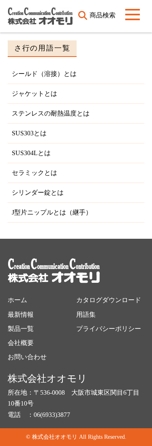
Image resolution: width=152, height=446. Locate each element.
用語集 (86, 314)
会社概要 (21, 342)
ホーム (17, 300)
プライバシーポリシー (108, 328)
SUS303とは (29, 133)
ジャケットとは (34, 93)
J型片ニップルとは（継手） (52, 212)
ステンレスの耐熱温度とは (51, 113)
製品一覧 (21, 328)
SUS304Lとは (31, 152)
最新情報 (21, 314)
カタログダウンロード (108, 300)
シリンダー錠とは (38, 192)
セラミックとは (34, 172)
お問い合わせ (27, 356)
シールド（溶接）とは (44, 73)
